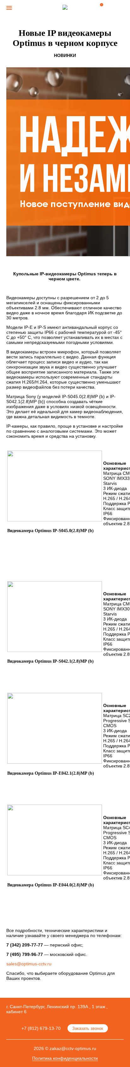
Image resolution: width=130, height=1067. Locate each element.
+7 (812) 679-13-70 (41, 1028)
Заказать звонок (87, 1028)
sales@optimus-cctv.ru (28, 963)
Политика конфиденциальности (65, 1058)
